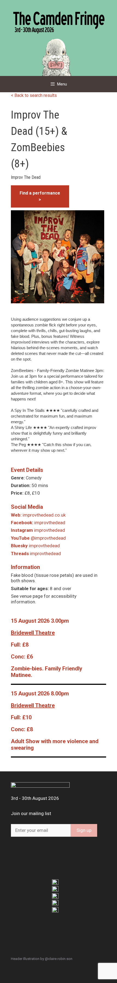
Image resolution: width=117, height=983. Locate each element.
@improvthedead (38, 538)
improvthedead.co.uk (38, 515)
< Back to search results (34, 95)
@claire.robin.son (58, 959)
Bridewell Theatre (33, 632)
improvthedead (38, 522)
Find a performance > (40, 196)
